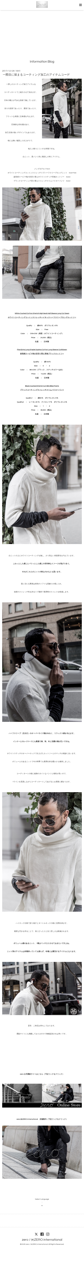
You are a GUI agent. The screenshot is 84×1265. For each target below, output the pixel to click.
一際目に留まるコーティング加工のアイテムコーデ (36, 74)
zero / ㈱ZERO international (42, 1239)
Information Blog (42, 61)
